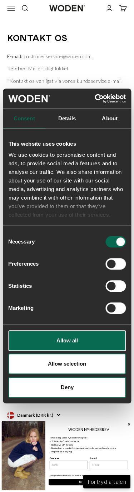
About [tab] (110, 118)
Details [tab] (67, 118)
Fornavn (54, 458)
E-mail (93, 458)
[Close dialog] (129, 424)
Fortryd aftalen (107, 481)
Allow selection (67, 364)
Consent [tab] (24, 118)
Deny (67, 387)
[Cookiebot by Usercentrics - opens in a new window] (95, 98)
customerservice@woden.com (58, 56)
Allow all (67, 340)
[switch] (115, 264)
